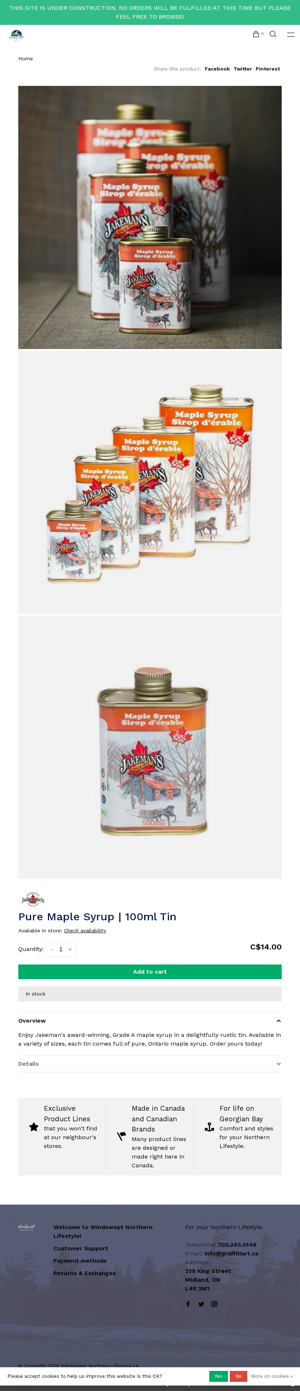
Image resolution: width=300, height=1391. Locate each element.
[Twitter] (201, 1304)
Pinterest (268, 69)
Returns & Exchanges (84, 1273)
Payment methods (80, 1260)
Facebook (217, 69)
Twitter (242, 69)
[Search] (274, 35)
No (238, 1376)
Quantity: (31, 948)
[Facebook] (188, 1304)
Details (28, 1063)
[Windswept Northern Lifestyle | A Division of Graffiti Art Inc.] (26, 1227)
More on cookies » (272, 1376)
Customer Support (80, 1248)
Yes (218, 1376)
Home (25, 58)
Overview (32, 1020)
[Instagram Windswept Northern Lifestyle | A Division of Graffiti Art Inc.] (214, 1304)
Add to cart (150, 971)
